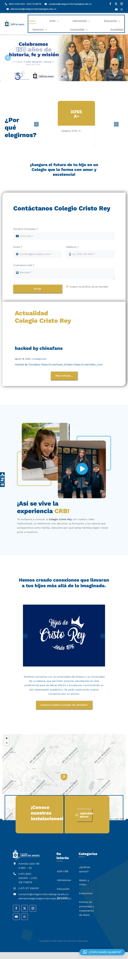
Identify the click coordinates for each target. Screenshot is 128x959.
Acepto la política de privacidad (88, 286)
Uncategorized (39, 359)
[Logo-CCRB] (15, 21)
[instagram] (121, 4)
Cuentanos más (23, 265)
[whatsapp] (122, 9)
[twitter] (116, 4)
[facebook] (110, 4)
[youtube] (116, 9)
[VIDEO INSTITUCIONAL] (64, 460)
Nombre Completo (25, 228)
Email (17, 247)
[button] (64, 788)
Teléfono (72, 247)
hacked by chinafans (39, 348)
